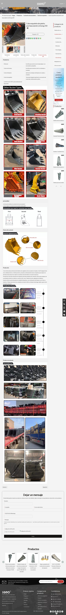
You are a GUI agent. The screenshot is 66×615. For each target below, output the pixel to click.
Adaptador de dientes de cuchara (59, 61)
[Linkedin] (53, 611)
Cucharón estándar (59, 38)
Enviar (33, 536)
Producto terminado (42, 55)
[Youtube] (58, 611)
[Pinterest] (62, 611)
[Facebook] (51, 611)
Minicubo (57, 45)
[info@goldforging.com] (64, 311)
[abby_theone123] (64, 315)
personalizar (16, 55)
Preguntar (34, 34)
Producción (34, 55)
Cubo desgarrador (59, 49)
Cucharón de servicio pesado (59, 42)
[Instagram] (60, 611)
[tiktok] (56, 613)
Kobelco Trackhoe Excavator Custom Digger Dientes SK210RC (59, 151)
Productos (26, 596)
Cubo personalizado (59, 53)
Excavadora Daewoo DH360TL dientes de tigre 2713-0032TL (56, 555)
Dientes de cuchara (58, 30)
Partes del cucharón (25, 55)
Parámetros (7, 55)
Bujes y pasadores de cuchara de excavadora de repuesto (33, 566)
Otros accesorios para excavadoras (59, 65)
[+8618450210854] (64, 300)
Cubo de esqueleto (59, 57)
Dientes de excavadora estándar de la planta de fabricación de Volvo (59, 167)
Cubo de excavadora (42, 600)
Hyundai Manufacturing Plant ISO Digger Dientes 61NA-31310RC (59, 136)
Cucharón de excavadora (59, 34)
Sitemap (7, 613)
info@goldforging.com (57, 604)
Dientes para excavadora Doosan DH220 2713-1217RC (59, 182)
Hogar (25, 593)
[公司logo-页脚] (6, 592)
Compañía (26, 598)
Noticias (25, 604)
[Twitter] (55, 611)
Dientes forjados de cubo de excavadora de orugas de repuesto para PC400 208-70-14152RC (10, 568)
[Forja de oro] (64, 304)
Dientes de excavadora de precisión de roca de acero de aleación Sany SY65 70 (59, 120)
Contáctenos (26, 606)
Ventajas (26, 600)
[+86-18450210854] (64, 308)
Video (25, 602)
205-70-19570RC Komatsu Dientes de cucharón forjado (44, 566)
